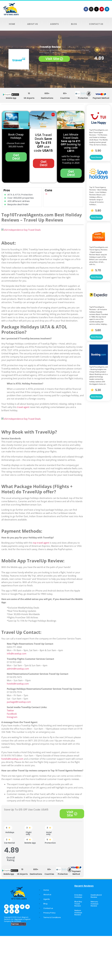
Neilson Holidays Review (78, 912)
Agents (54, 24)
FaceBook (12, 713)
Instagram (12, 717)
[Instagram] (91, 9)
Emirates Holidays (78, 896)
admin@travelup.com (18, 668)
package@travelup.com (19, 701)
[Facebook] (86, 9)
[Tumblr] (11, 911)
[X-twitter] (96, 9)
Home (12, 24)
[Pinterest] (101, 9)
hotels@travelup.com (18, 683)
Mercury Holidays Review (94, 903)
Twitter (10, 710)
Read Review (96, 157)
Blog (74, 24)
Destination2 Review (96, 896)
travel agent (23, 407)
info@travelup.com (16, 653)
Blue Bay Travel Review (78, 903)
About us (32, 24)
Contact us (96, 24)
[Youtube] (6, 911)
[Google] (17, 911)
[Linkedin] (107, 9)
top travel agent (41, 542)
